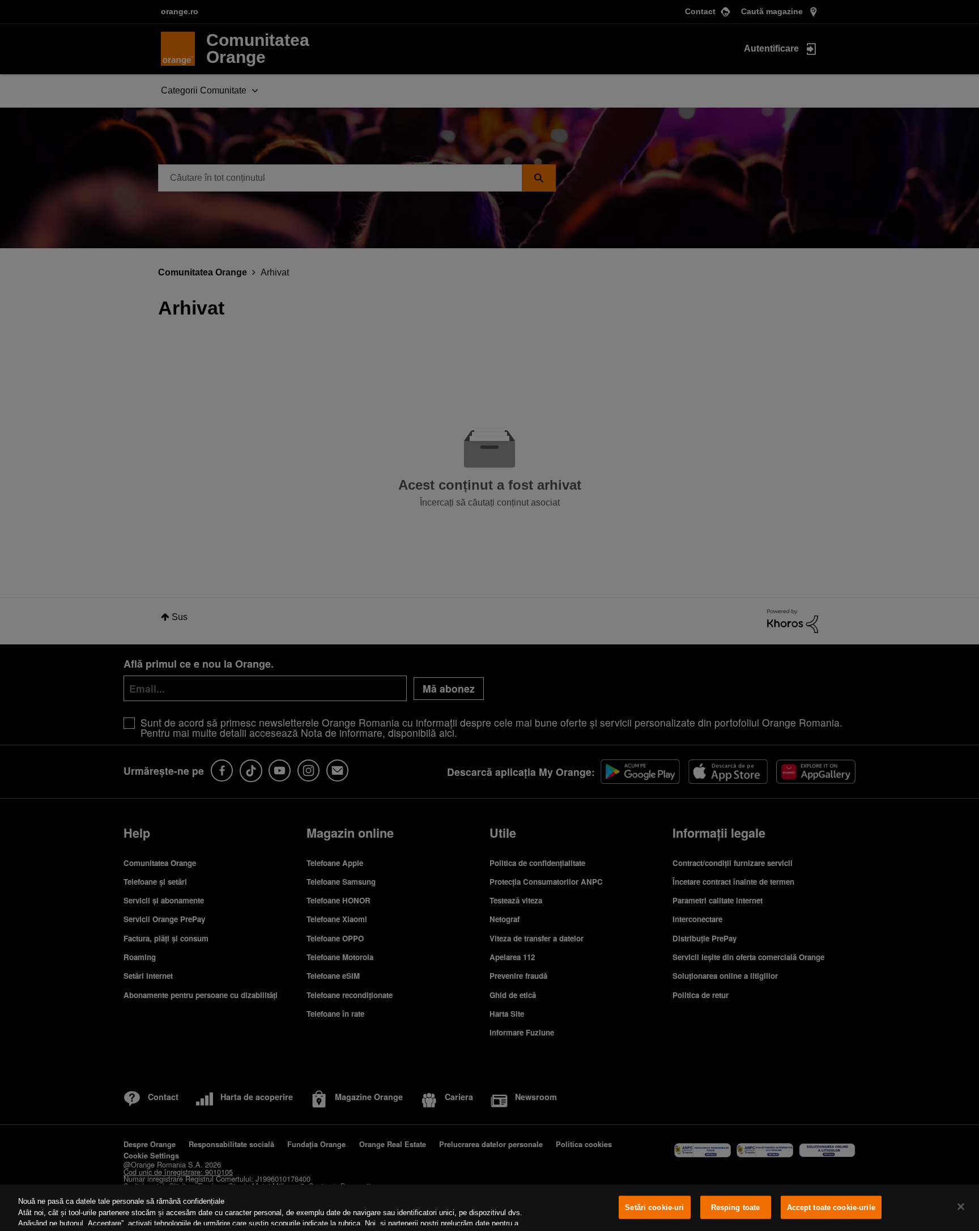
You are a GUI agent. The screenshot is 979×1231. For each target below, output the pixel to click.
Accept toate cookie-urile (831, 1207)
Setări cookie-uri (654, 1207)
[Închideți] (960, 1206)
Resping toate (735, 1207)
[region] (489, 1208)
